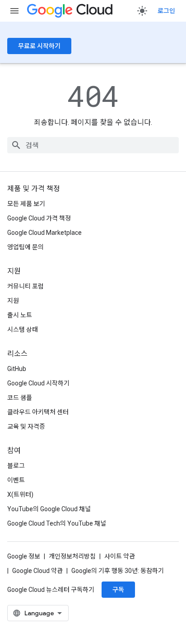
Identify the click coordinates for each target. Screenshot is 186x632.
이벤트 (16, 480)
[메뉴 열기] (14, 11)
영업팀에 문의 (25, 247)
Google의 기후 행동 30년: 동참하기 (117, 570)
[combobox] (93, 145)
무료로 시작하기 (39, 46)
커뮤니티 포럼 (25, 286)
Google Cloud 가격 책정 (39, 218)
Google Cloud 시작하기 (38, 383)
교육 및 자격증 (26, 426)
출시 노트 (19, 315)
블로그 (16, 465)
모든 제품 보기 (26, 203)
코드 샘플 (19, 397)
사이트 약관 (119, 556)
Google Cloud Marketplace (44, 232)
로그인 (166, 10)
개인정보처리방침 (72, 556)
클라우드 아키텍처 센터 (38, 412)
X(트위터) (20, 494)
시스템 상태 (22, 329)
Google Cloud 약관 (37, 570)
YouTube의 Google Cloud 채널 (49, 509)
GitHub (16, 368)
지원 (13, 300)
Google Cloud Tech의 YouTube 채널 (56, 523)
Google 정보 (23, 556)
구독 (118, 590)
